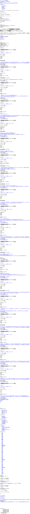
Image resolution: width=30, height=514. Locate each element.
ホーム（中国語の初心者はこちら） (5, 499)
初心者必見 (3, 416)
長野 (2, 456)
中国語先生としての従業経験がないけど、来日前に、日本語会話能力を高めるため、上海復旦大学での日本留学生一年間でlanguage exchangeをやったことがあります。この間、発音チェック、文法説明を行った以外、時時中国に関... (15, 345)
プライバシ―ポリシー (16, 501)
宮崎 (2, 472)
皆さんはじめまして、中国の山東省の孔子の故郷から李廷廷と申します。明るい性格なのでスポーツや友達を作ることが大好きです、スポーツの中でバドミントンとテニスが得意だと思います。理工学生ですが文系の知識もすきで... (15, 327)
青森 (2, 447)
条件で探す (1, 37)
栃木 (2, 437)
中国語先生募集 (2, 4)
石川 (2, 454)
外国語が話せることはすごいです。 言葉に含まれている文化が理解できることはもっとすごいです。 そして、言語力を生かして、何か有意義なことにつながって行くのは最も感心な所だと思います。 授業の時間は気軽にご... (13, 275)
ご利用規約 (3, 428)
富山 (2, 453)
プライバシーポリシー (15, 483)
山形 (2, 450)
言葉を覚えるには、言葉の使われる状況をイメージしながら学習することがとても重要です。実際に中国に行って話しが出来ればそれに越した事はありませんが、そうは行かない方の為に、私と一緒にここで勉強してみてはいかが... (15, 237)
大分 (2, 471)
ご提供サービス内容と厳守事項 (6, 427)
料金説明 (3, 6)
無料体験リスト (2, 2)
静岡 (2, 458)
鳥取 (2, 460)
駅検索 (7, 36)
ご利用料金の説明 (15, 499)
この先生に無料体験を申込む (4, 65)
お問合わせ (3, 430)
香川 (2, 465)
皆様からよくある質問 (26, 499)
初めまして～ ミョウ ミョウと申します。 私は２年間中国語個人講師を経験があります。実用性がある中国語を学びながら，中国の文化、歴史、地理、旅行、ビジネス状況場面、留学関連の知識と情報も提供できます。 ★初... (15, 115)
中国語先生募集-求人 (4, 420)
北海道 (3, 446)
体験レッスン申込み (4, 412)
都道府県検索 (2, 36)
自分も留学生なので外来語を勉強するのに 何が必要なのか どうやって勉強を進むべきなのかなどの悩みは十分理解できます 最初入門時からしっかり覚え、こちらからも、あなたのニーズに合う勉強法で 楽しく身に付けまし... (15, 362)
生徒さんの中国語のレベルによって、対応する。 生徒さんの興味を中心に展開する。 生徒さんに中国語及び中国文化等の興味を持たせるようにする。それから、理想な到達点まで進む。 (13, 256)
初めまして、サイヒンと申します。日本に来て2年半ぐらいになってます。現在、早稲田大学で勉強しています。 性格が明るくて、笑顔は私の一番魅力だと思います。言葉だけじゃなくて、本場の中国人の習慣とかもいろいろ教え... (15, 396)
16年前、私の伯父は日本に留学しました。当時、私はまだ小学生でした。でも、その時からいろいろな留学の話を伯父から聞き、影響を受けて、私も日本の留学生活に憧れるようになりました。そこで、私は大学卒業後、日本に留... (15, 63)
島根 (2, 461)
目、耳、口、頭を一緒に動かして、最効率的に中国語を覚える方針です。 (11, 79)
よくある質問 (3, 8)
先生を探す (3, 7)
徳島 (2, 464)
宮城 (2, 449)
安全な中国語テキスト (5, 417)
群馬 (2, 438)
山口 (2, 463)
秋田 (2, 448)
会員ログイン (3, 413)
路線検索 (5, 36)
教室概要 (3, 426)
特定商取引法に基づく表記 (5, 429)
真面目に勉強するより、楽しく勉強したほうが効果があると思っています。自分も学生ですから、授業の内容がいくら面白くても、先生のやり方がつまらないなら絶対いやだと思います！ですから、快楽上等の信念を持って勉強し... (15, 379)
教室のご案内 (11, 499)
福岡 (2, 468)
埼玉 (2, 434)
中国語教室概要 (9, 483)
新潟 (2, 452)
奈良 (2, 443)
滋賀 (2, 442)
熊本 (2, 470)
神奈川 (3, 436)
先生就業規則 (3, 423)
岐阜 (2, 457)
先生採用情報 (3, 421)
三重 (2, 441)
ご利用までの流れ (4, 410)
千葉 (2, 435)
